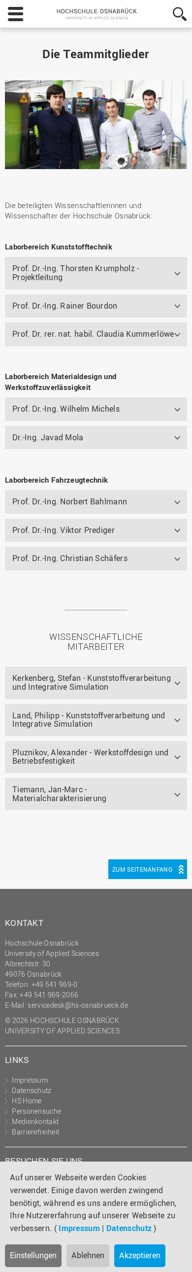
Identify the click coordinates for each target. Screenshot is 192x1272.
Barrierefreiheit (35, 1131)
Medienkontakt (35, 1121)
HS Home (26, 1100)
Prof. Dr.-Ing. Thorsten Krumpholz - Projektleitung (75, 273)
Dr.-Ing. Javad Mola (48, 437)
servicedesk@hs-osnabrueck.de (78, 1005)
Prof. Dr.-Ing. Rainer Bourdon (65, 305)
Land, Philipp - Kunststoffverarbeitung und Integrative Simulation (88, 720)
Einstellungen (33, 1255)
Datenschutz (129, 1228)
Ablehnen (87, 1255)
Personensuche (36, 1111)
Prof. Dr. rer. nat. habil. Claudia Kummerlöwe (93, 333)
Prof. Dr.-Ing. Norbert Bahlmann (69, 501)
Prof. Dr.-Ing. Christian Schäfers (70, 558)
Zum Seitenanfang (142, 869)
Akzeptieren (139, 1255)
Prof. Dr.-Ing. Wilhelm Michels (66, 408)
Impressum (79, 1228)
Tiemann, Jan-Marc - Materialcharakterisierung (59, 794)
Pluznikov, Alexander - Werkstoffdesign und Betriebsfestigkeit (90, 757)
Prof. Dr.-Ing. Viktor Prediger (63, 530)
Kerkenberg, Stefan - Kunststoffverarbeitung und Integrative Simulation (91, 682)
